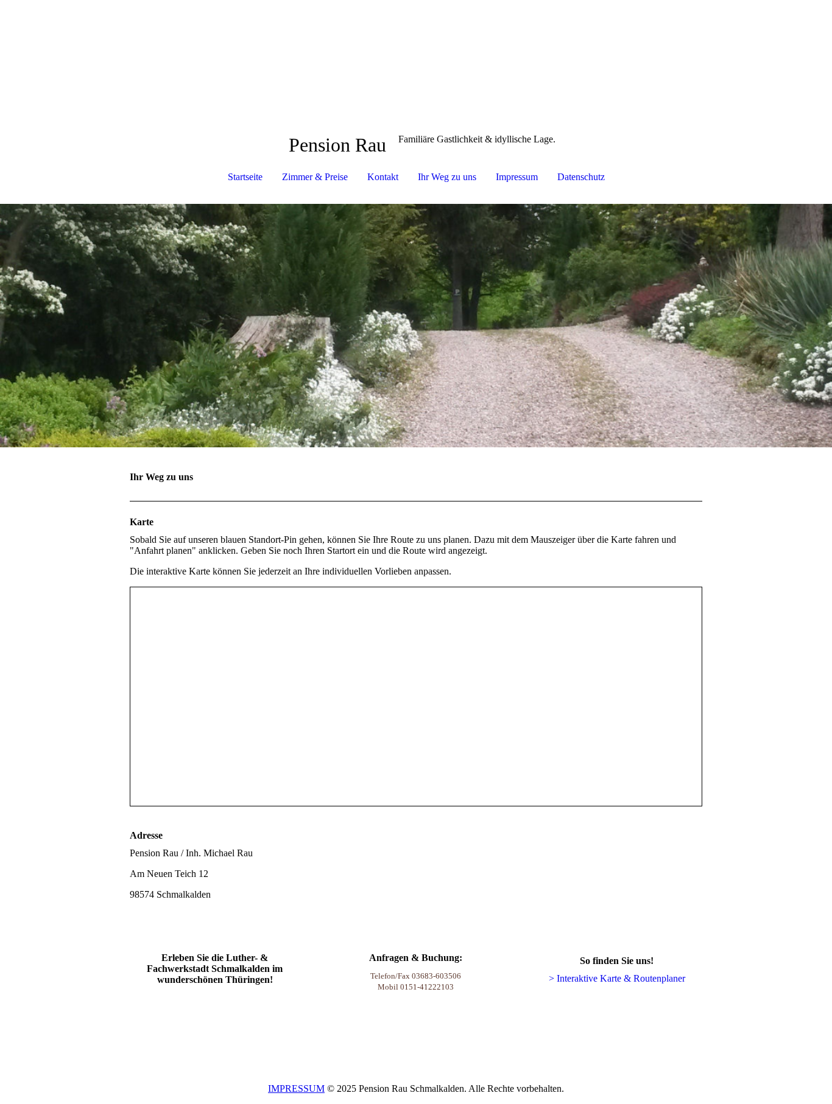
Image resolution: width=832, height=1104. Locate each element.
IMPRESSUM (296, 1088)
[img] (416, 325)
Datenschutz (581, 177)
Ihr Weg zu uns (447, 177)
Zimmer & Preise (315, 177)
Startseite (245, 177)
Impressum (517, 177)
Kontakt (382, 177)
